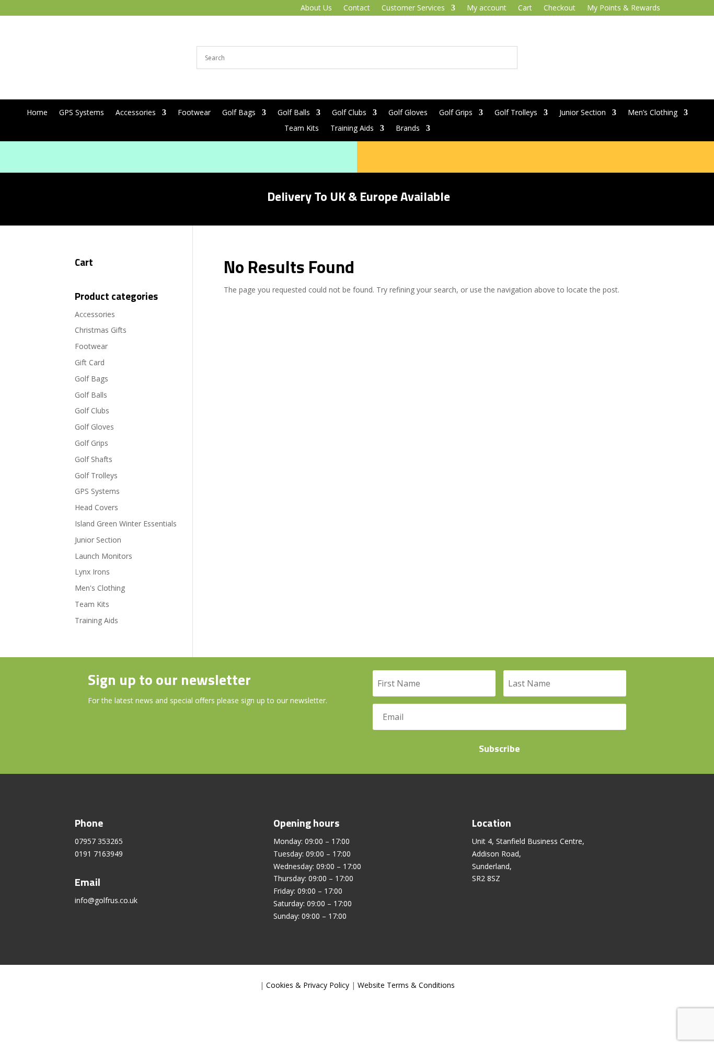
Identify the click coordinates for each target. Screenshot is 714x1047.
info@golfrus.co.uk (106, 900)
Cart (525, 8)
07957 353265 (99, 841)
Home (37, 113)
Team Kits (301, 129)
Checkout (559, 8)
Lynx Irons (92, 572)
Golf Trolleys (515, 113)
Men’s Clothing (652, 113)
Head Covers (96, 507)
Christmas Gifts (100, 330)
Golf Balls (294, 113)
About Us (316, 8)
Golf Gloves (408, 113)
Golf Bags (239, 113)
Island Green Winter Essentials (126, 523)
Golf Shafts (93, 459)
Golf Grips (456, 113)
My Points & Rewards (623, 8)
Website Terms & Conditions (406, 985)
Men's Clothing (100, 588)
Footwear (194, 113)
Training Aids (352, 129)
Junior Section (582, 113)
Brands (408, 129)
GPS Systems (81, 113)
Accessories (136, 113)
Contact (356, 8)
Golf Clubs (349, 113)
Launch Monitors (103, 556)
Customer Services (413, 8)
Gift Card (90, 362)
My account (486, 8)
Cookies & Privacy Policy (307, 985)
